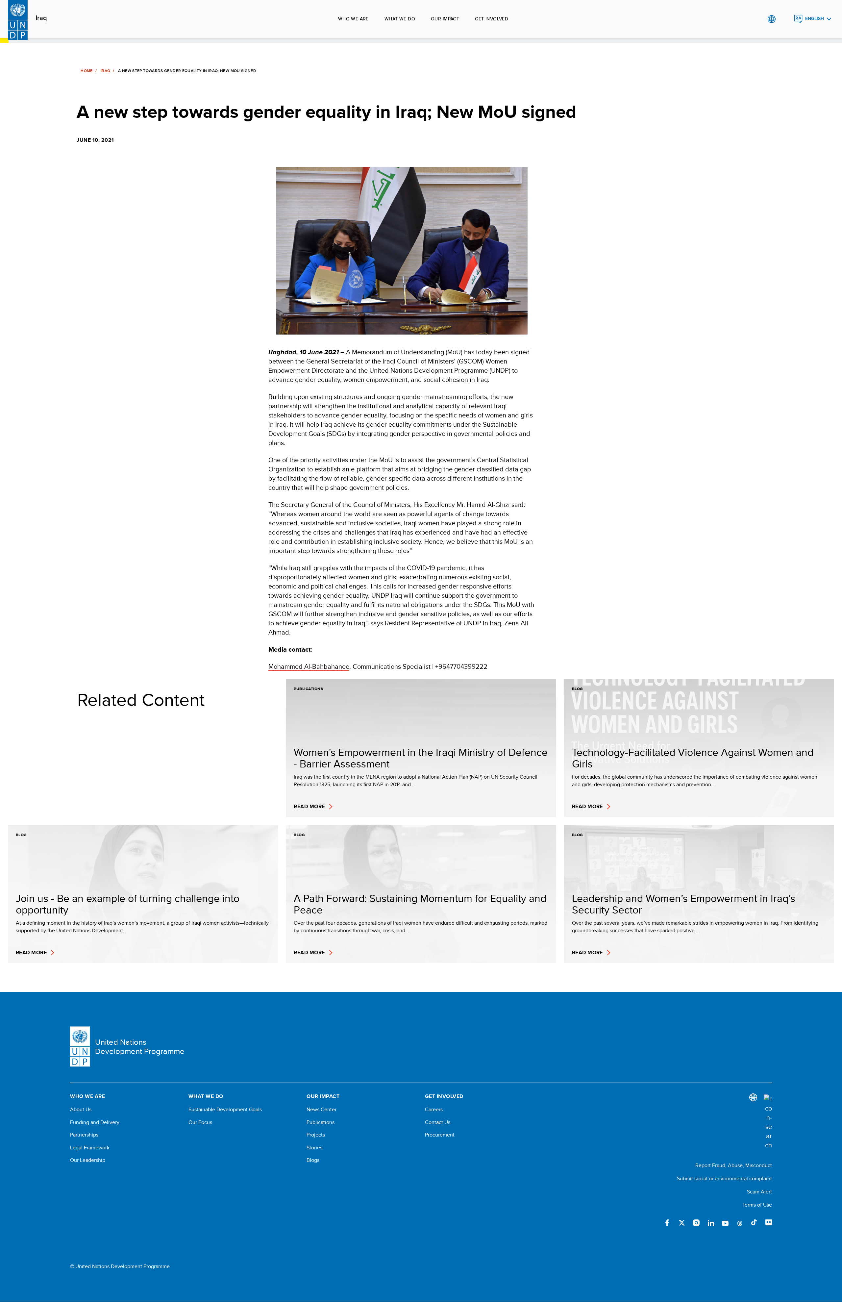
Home (86, 70)
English (814, 18)
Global (771, 19)
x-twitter (682, 1222)
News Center (321, 1109)
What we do (399, 18)
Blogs (313, 1160)
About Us (80, 1109)
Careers (434, 1109)
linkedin (710, 1222)
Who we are (353, 18)
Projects (316, 1135)
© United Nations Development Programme (120, 1266)
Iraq (41, 18)
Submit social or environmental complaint (724, 1178)
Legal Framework (90, 1147)
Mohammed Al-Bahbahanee (308, 666)
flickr (768, 1222)
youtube (725, 1222)
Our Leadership (87, 1160)
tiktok (754, 1222)
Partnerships (84, 1135)
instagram (696, 1222)
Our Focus (200, 1122)
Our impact (445, 18)
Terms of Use (757, 1205)
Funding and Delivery (94, 1122)
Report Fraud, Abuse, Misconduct (733, 1165)
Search (785, 19)
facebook (667, 1222)
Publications (320, 1122)
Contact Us (437, 1122)
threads (739, 1222)
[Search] (768, 1122)
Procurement (440, 1135)
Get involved (491, 18)
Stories (314, 1147)
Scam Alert (759, 1191)
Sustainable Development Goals (225, 1109)
